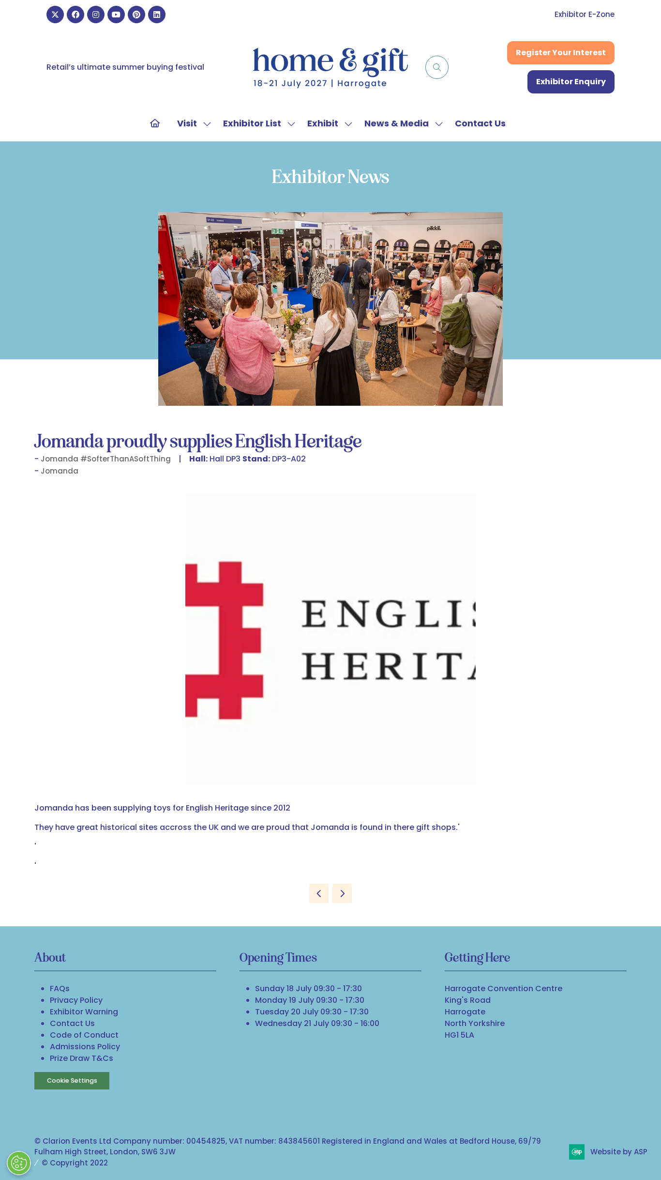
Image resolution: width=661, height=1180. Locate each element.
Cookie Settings (72, 1080)
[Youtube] (116, 14)
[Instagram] (96, 14)
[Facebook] (75, 14)
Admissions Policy (85, 1046)
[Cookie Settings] (19, 1163)
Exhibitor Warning (84, 1011)
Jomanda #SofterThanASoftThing (106, 459)
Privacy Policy (76, 1000)
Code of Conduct (84, 1035)
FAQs (60, 988)
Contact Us (480, 123)
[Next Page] (342, 893)
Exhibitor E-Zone (585, 14)
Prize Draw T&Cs (81, 1058)
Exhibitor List (252, 123)
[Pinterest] (136, 14)
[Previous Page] (319, 893)
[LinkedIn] (156, 14)
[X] (55, 14)
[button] (437, 67)
